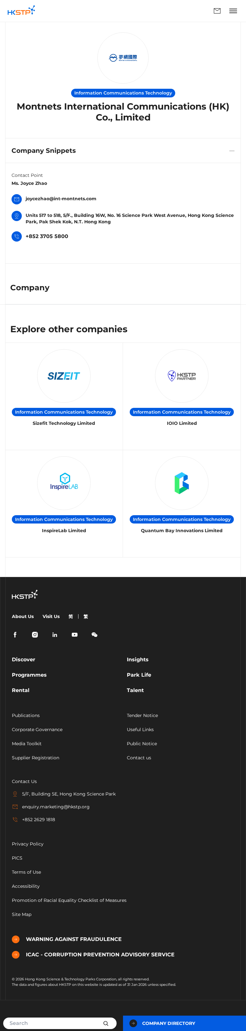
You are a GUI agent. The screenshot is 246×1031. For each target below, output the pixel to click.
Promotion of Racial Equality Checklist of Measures (69, 900)
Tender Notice (142, 715)
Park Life (139, 675)
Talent (135, 690)
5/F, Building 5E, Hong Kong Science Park (69, 794)
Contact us (139, 758)
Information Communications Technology (64, 412)
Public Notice (142, 743)
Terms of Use (26, 872)
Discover (23, 659)
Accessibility (26, 886)
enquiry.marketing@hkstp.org (56, 807)
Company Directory (168, 1023)
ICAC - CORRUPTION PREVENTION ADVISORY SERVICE (100, 955)
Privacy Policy (28, 844)
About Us (23, 616)
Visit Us (51, 616)
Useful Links (140, 729)
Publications (26, 715)
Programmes (29, 675)
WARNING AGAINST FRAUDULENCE (74, 939)
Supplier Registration (35, 758)
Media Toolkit (27, 743)
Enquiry (133, 10)
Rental (20, 690)
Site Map (21, 914)
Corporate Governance (37, 729)
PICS (17, 858)
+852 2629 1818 (38, 819)
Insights (138, 659)
